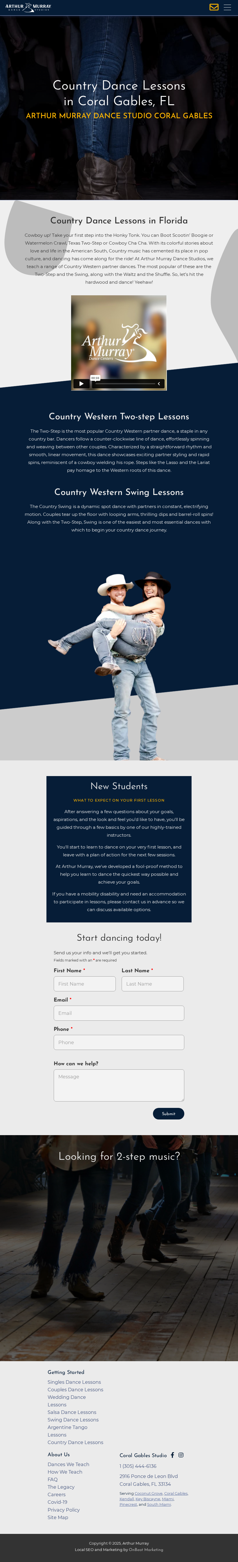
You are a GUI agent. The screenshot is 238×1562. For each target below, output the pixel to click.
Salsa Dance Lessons (72, 1412)
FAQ (53, 1479)
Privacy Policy (64, 1510)
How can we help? (76, 1064)
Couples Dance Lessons (75, 1389)
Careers (57, 1494)
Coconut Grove (149, 1493)
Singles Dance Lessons (74, 1382)
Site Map (58, 1517)
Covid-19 (57, 1502)
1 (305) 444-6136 (138, 1466)
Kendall (127, 1499)
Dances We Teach (68, 1464)
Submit (168, 1114)
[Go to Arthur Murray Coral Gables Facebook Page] (172, 1455)
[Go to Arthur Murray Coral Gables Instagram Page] (180, 1455)
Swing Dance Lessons (73, 1420)
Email (62, 1000)
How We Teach (65, 1472)
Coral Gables (175, 1493)
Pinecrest (128, 1504)
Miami (168, 1499)
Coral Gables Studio (143, 1455)
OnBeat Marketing (146, 1550)
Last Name (136, 971)
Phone (62, 1029)
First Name (68, 971)
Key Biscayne (148, 1499)
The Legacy (61, 1487)
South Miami (159, 1504)
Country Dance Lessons (75, 1442)
